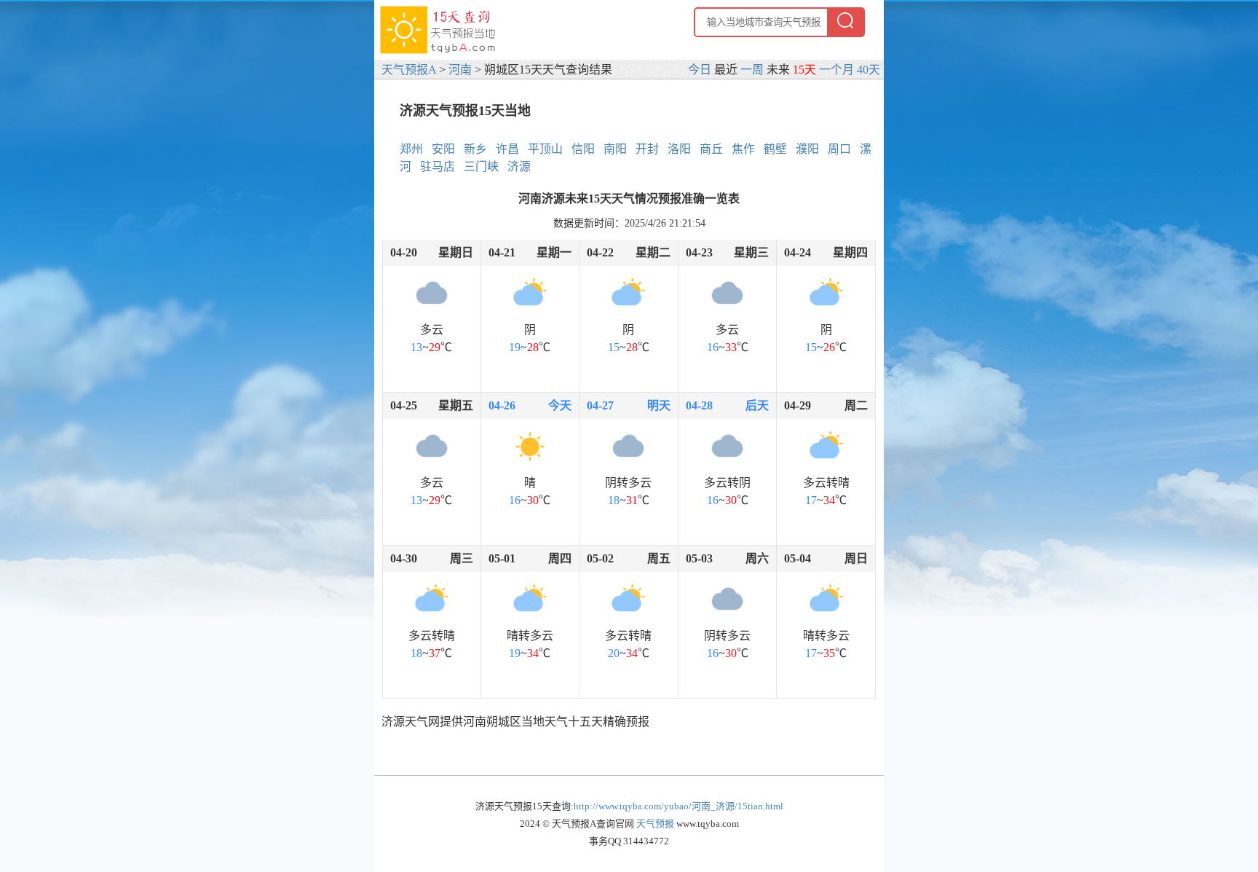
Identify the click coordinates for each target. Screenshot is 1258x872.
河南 (460, 69)
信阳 (583, 149)
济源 (519, 166)
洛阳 (679, 149)
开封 (647, 149)
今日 (699, 69)
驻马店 (437, 166)
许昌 (507, 149)
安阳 (443, 149)
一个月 (836, 69)
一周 (752, 69)
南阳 (615, 149)
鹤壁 (775, 149)
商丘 (711, 149)
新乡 (475, 149)
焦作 (743, 149)
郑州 (411, 149)
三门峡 (481, 166)
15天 (804, 69)
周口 (839, 149)
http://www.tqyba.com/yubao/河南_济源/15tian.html (678, 806)
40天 (868, 69)
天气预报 (655, 823)
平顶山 (545, 149)
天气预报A (408, 69)
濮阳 (807, 149)
